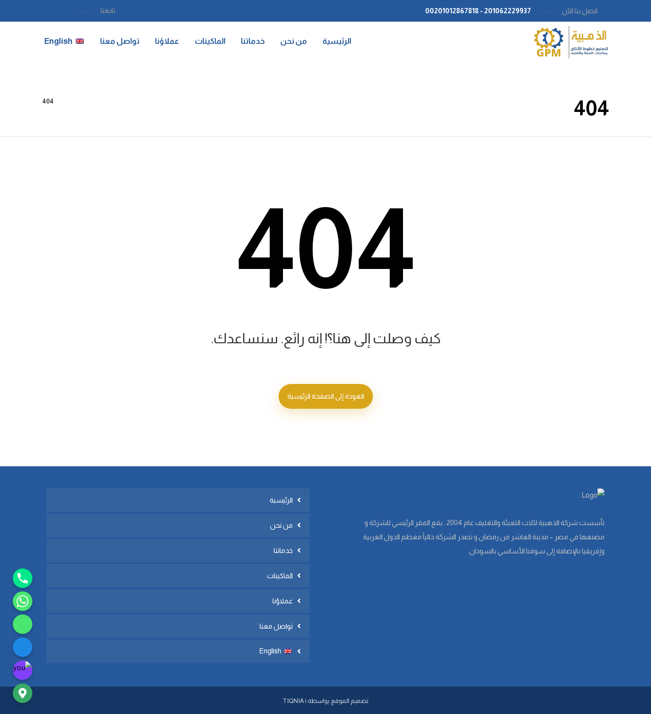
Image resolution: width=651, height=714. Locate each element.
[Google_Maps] (22, 693)
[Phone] (22, 578)
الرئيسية (281, 500)
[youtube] (22, 670)
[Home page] (71, 101)
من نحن (281, 525)
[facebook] (22, 647)
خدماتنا (283, 550)
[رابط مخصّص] (22, 624)
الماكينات (280, 576)
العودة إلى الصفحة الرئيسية (325, 396)
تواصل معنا (276, 626)
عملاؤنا (282, 601)
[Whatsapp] (22, 601)
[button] (66, 11)
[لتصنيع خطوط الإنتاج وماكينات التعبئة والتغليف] (569, 42)
